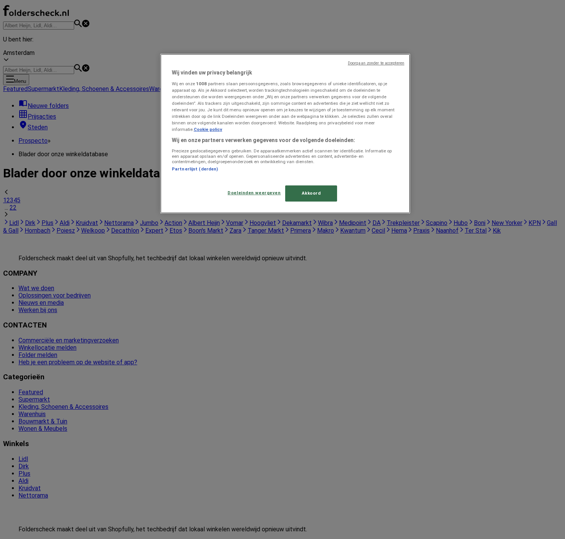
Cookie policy (208, 129)
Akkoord (311, 193)
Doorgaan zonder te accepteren (376, 63)
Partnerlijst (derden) (195, 169)
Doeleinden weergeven (254, 192)
